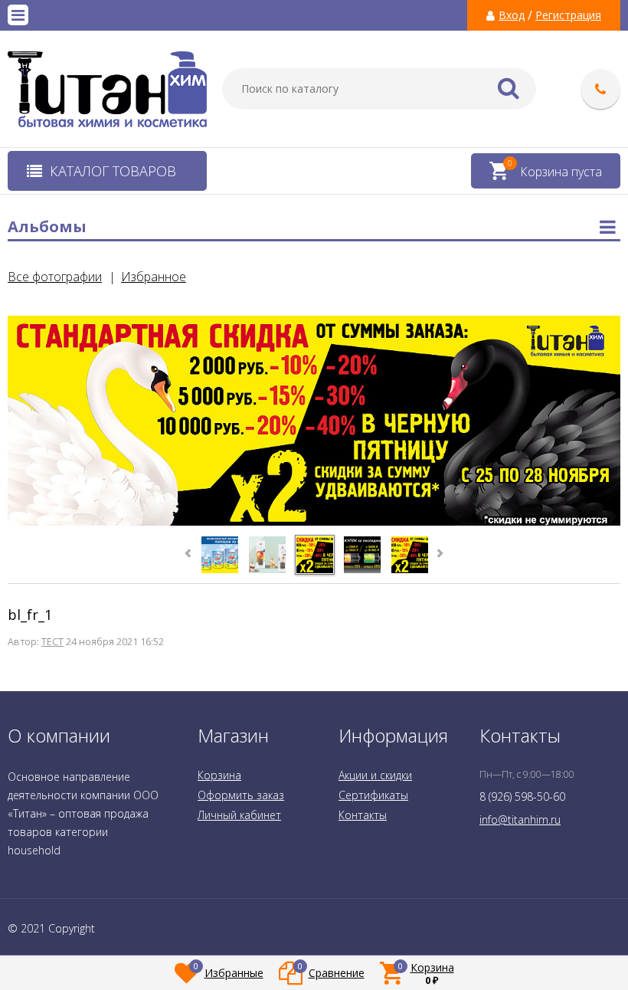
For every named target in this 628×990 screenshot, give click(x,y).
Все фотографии (55, 276)
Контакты (363, 815)
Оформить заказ (241, 795)
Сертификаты (373, 795)
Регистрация (568, 15)
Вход (512, 15)
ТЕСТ (52, 641)
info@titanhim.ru (520, 819)
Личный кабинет (239, 815)
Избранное (153, 276)
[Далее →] (314, 523)
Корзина (219, 775)
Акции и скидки (375, 775)
